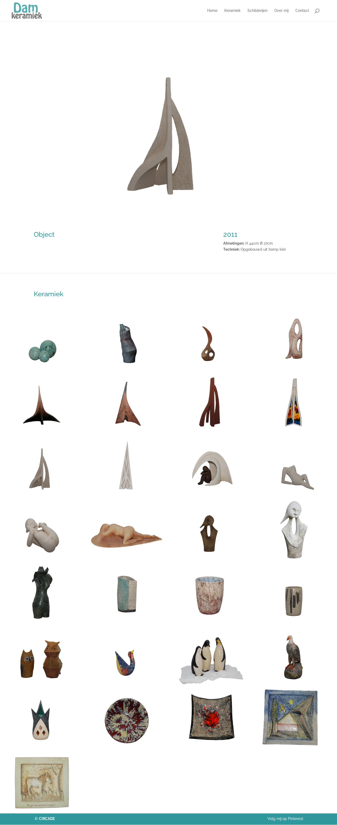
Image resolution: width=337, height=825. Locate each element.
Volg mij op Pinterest (285, 819)
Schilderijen (257, 11)
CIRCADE (47, 819)
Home (212, 11)
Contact (302, 11)
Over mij (281, 11)
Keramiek (232, 11)
